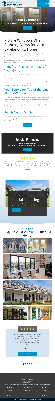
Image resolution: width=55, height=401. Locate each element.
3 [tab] (27, 364)
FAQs (44, 393)
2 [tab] (27, 348)
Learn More (27, 149)
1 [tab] (25, 348)
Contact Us (27, 393)
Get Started (27, 125)
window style (44, 56)
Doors (10, 393)
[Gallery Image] (15, 245)
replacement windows (36, 106)
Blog (45, 390)
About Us (27, 390)
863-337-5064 (43, 3)
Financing (44, 395)
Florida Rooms (10, 395)
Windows (10, 390)
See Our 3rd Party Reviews (27, 353)
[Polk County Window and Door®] (11, 4)
